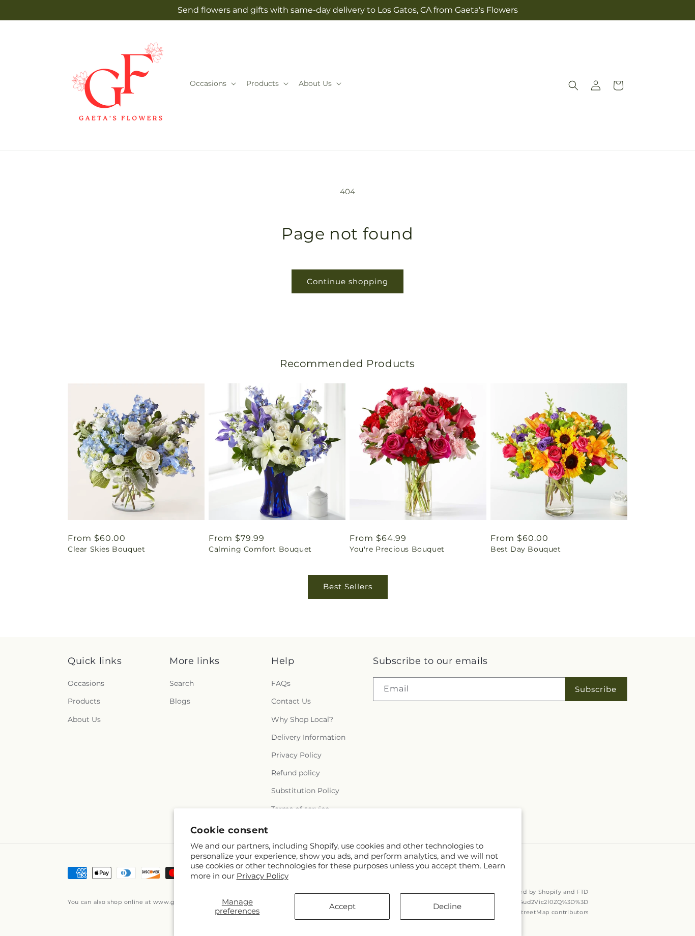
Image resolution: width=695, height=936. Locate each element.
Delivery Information (308, 737)
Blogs (179, 701)
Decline (447, 906)
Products (84, 701)
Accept (342, 906)
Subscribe (596, 689)
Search (181, 683)
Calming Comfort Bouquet (260, 549)
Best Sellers (347, 586)
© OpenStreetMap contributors (541, 912)
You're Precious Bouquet (397, 549)
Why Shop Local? (302, 719)
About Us (84, 719)
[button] (212, 83)
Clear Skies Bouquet (106, 549)
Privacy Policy (262, 876)
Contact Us (291, 701)
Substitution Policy (305, 790)
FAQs (281, 683)
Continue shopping (347, 281)
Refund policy (295, 772)
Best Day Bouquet (525, 549)
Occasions (86, 683)
